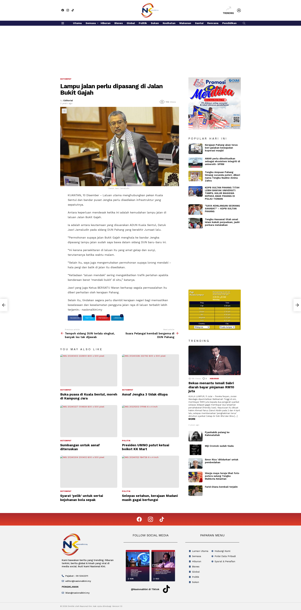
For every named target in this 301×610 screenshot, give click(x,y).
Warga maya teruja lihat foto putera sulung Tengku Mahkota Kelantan (222, 476)
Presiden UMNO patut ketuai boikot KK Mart (145, 447)
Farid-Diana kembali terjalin (221, 486)
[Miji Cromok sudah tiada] (195, 450)
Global (131, 23)
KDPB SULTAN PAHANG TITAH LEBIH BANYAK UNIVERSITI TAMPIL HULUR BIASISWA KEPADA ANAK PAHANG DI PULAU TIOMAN (222, 193)
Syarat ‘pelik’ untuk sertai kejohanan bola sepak (81, 498)
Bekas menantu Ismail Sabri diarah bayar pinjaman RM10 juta (211, 387)
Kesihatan (169, 23)
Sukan (155, 23)
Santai (199, 23)
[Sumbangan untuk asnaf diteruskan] (88, 421)
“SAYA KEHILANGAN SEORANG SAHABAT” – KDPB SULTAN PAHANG (222, 208)
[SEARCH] (244, 23)
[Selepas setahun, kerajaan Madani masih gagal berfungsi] (150, 472)
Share (64, 110)
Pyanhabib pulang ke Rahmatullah (217, 434)
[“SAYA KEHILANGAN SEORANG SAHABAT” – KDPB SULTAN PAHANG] (195, 209)
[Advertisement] (150, 49)
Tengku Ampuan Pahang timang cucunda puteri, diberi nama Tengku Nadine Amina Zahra (222, 176)
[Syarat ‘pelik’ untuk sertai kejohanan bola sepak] (88, 472)
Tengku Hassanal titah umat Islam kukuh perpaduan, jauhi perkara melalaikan (222, 222)
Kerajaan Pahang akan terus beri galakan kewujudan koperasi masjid (221, 148)
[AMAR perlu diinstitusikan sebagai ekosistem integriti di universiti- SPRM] (195, 162)
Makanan (185, 23)
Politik (143, 23)
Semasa (91, 23)
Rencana (212, 23)
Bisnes (118, 23)
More (191, 419)
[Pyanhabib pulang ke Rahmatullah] (195, 436)
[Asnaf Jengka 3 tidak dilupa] (150, 370)
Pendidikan (229, 23)
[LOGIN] (239, 10)
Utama (77, 23)
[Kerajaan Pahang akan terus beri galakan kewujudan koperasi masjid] (195, 149)
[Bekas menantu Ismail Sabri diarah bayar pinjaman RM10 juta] (214, 360)
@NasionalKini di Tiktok (145, 589)
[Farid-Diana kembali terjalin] (195, 490)
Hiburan (106, 23)
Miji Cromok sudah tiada (219, 446)
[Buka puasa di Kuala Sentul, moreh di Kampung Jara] (88, 370)
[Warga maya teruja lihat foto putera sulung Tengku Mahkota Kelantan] (195, 477)
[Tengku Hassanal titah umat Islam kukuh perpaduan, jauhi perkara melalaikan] (195, 223)
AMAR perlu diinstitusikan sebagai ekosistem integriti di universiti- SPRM (222, 161)
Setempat (65, 390)
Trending (228, 13)
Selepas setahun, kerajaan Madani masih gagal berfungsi (150, 498)
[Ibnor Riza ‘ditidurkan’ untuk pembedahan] (195, 463)
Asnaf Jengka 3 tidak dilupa (145, 394)
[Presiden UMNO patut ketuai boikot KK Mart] (150, 421)
